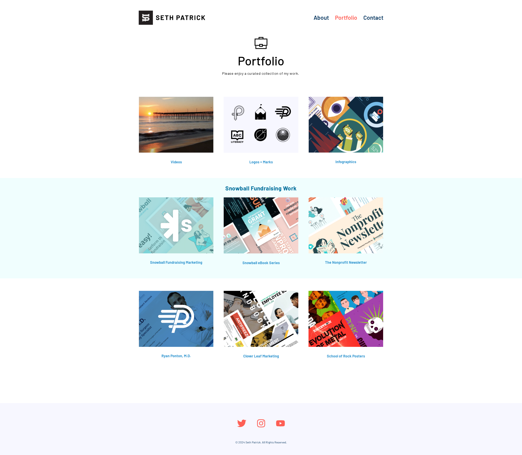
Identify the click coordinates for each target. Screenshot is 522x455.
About (321, 17)
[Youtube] (280, 423)
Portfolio (346, 17)
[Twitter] (241, 423)
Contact (373, 17)
